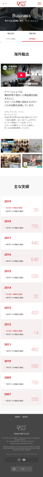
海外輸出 (32, 39)
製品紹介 (25, 417)
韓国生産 (11, 33)
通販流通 (32, 33)
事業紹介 (18, 417)
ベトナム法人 (11, 39)
